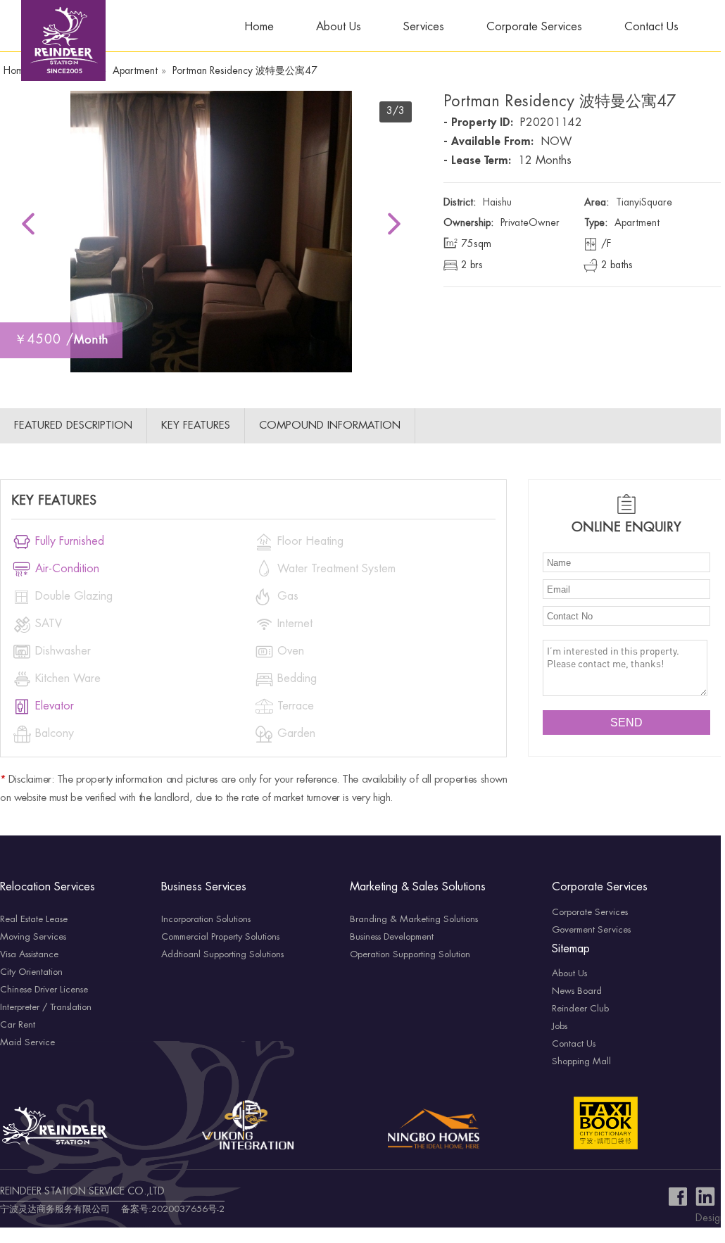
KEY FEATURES (195, 425)
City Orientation (31, 972)
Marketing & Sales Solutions (418, 887)
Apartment (135, 71)
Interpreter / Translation (46, 1007)
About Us (338, 27)
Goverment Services (591, 930)
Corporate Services (534, 27)
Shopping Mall (581, 1061)
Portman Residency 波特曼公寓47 (244, 71)
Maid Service (27, 1042)
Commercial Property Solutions (220, 937)
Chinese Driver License (44, 990)
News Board (577, 991)
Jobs (559, 1026)
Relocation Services (47, 887)
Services (423, 27)
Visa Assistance (29, 954)
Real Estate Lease (34, 919)
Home (259, 27)
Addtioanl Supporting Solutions (222, 954)
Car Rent (17, 1025)
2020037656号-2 (188, 1209)
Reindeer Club (580, 1009)
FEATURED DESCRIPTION (73, 425)
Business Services (203, 887)
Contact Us (651, 27)
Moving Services (33, 937)
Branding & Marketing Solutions (414, 919)
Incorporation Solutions (206, 919)
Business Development (392, 937)
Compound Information (330, 425)
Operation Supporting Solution (410, 954)
